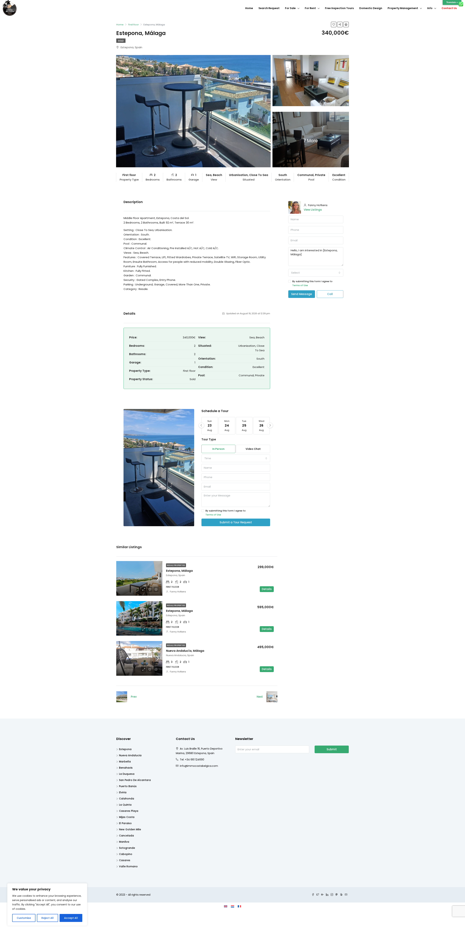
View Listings (313, 210)
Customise (24, 918)
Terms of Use (213, 514)
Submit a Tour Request (236, 522)
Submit (332, 749)
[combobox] (235, 458)
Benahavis (126, 768)
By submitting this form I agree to (225, 512)
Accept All (71, 918)
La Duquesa (126, 774)
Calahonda (126, 798)
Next (260, 697)
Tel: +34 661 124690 (192, 759)
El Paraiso (125, 823)
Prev (134, 697)
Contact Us (449, 8)
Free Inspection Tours (339, 8)
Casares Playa (128, 811)
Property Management (403, 8)
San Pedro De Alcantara (135, 780)
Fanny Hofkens (178, 591)
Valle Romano (128, 866)
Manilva (124, 842)
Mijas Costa (126, 817)
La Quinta (125, 805)
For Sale (290, 8)
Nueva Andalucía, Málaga (185, 651)
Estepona (125, 749)
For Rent (310, 8)
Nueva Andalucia (130, 755)
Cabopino (125, 854)
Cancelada (126, 835)
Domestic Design (370, 8)
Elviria (122, 792)
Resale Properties (176, 565)
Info (429, 8)
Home (249, 8)
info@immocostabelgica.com (199, 766)
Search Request (269, 8)
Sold (121, 40)
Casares (124, 860)
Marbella (125, 761)
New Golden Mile (130, 829)
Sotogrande (127, 848)
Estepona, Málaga (179, 571)
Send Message (301, 294)
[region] (47, 904)
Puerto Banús (128, 786)
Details (267, 589)
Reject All (47, 918)
